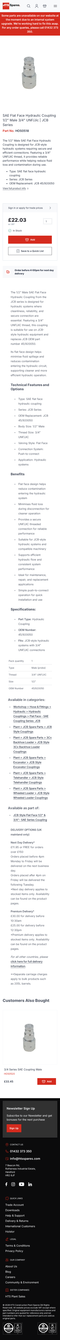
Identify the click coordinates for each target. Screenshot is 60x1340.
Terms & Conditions (17, 1245)
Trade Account (14, 1204)
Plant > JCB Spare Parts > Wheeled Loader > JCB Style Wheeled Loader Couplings (31, 793)
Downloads (12, 1210)
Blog (8, 1271)
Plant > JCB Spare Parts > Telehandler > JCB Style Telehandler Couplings (29, 777)
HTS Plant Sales (15, 1296)
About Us (11, 1266)
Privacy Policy (14, 1251)
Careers (10, 1277)
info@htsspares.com (25, 1158)
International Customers (20, 1226)
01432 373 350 (21, 1151)
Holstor (9, 1231)
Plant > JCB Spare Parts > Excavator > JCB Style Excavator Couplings (29, 762)
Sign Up (15, 1129)
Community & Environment (22, 1282)
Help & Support (14, 1215)
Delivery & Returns (16, 1221)
